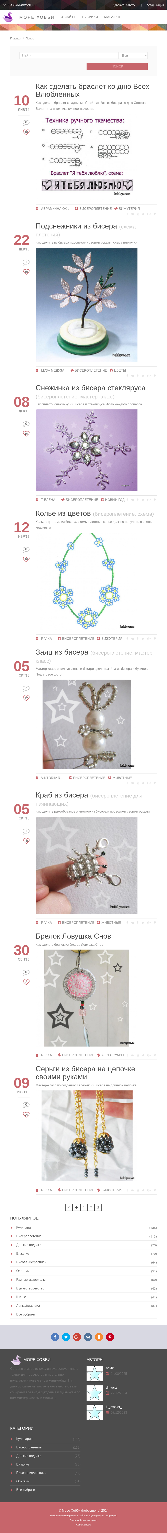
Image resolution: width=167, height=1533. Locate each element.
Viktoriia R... (52, 778)
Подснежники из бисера (86, 230)
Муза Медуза (52, 370)
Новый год (115, 500)
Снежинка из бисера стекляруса (91, 392)
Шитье (21, 1296)
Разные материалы (31, 1279)
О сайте (68, 16)
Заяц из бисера (95, 656)
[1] (26, 266)
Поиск (117, 66)
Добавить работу (124, 5)
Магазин (112, 16)
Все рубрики (25, 1314)
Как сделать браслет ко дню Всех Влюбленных (92, 90)
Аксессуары (112, 1055)
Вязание (22, 1253)
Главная (15, 38)
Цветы (120, 370)
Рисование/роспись (31, 1262)
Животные (122, 778)
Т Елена (48, 500)
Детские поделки (28, 1244)
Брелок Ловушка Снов (73, 936)
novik (110, 1368)
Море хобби (37, 17)
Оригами (23, 1270)
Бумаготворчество (30, 1288)
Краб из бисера (89, 799)
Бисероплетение (95, 208)
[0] (26, 126)
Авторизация (155, 5)
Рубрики (90, 16)
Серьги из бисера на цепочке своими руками (85, 1073)
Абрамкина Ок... (55, 208)
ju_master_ (114, 1407)
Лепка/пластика (28, 1305)
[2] (26, 692)
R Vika (46, 638)
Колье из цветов (95, 513)
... (55, 1398)
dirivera (111, 1387)
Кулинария (24, 1227)
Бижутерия (129, 208)
